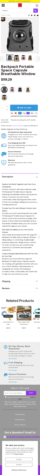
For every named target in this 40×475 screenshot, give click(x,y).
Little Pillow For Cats (8, 323)
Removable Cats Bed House (24, 323)
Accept (19, 459)
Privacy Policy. (19, 454)
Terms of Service (20, 425)
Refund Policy (20, 420)
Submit (31, 393)
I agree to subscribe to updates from (21, 398)
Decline (19, 465)
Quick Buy (8, 316)
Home (3, 15)
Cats (8, 15)
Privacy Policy (20, 414)
